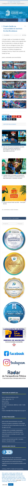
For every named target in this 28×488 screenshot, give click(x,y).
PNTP (8, 469)
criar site (11, 457)
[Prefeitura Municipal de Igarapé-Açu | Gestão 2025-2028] (14, 12)
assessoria (18, 459)
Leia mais (18, 480)
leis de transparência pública (16, 463)
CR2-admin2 (6, 35)
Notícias (24, 35)
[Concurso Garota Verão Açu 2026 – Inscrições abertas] (14, 193)
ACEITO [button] (10, 484)
